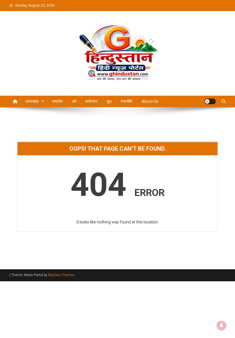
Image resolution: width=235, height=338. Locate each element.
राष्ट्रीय (57, 101)
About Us (150, 101)
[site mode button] (210, 101)
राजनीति (126, 101)
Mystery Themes (61, 275)
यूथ (109, 101)
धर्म (74, 101)
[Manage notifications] (221, 325)
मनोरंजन (91, 101)
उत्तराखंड (32, 101)
